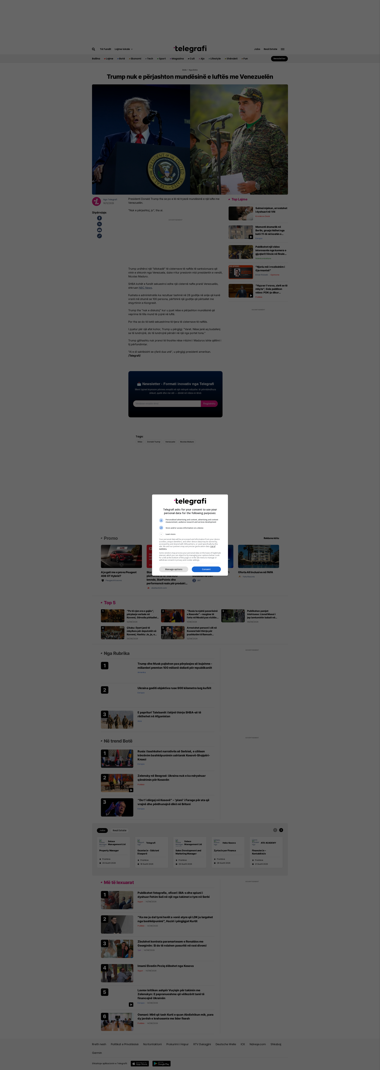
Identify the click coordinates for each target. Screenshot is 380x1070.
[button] (190, 534)
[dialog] (190, 535)
